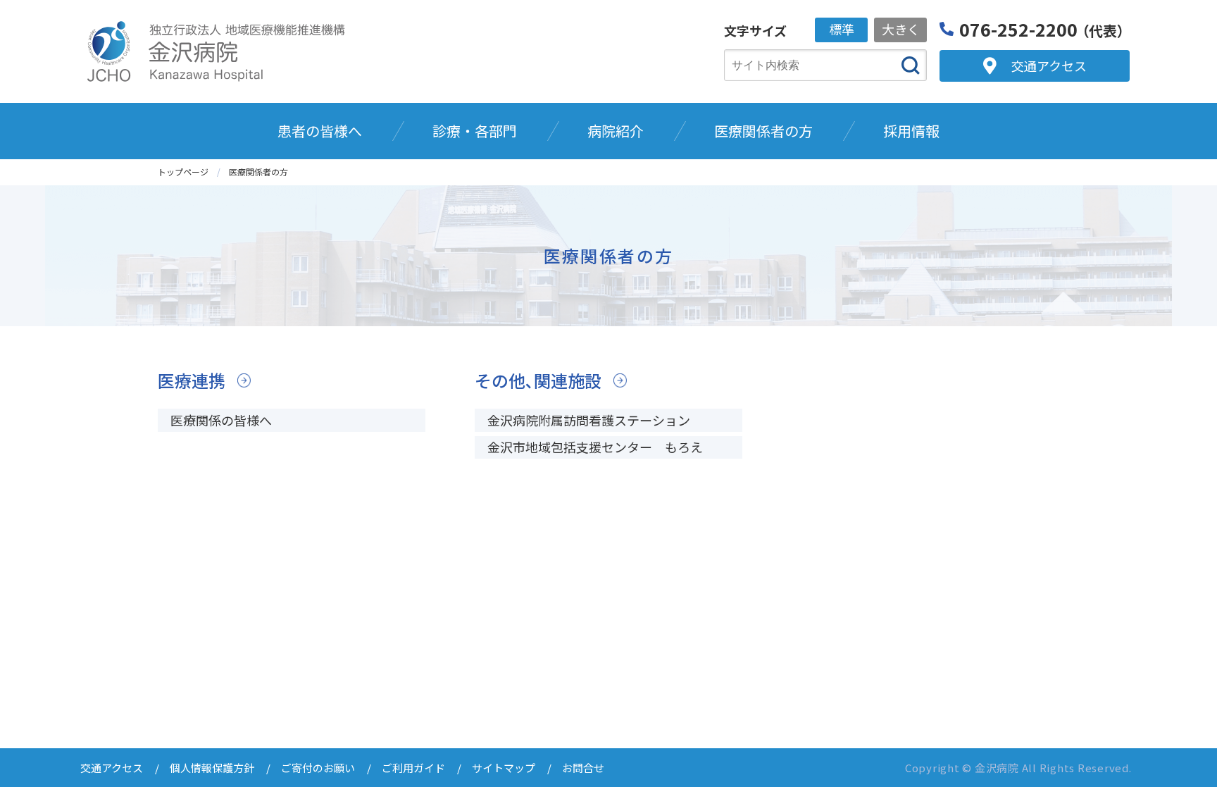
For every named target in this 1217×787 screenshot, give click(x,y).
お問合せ (583, 767)
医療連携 (191, 380)
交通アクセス (111, 767)
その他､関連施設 (538, 380)
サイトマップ (503, 767)
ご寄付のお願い (318, 767)
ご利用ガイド (413, 767)
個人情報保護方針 (212, 767)
